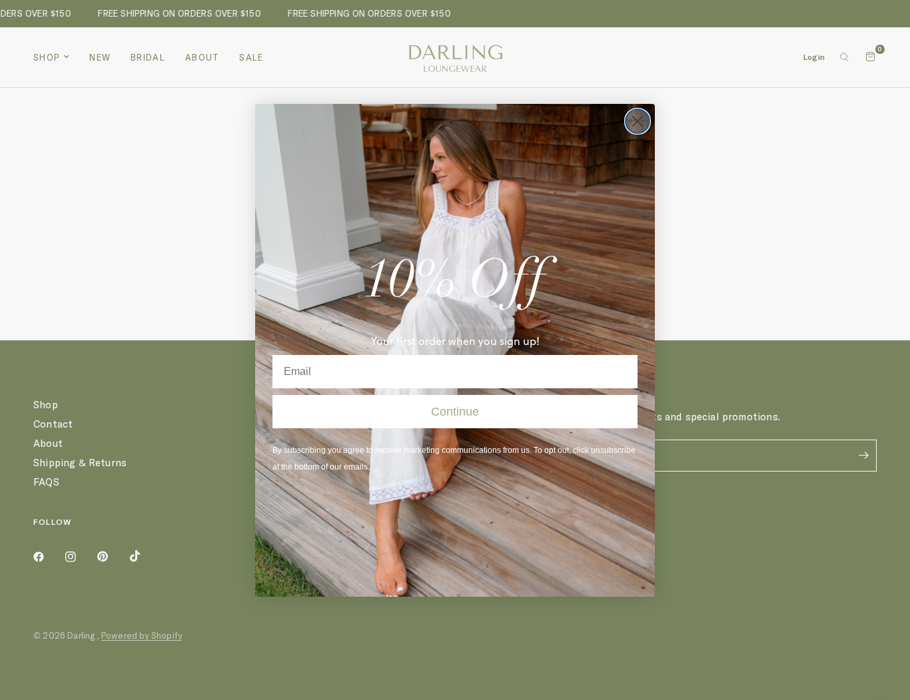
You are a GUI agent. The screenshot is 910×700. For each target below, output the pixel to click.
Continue (455, 411)
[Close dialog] (638, 121)
